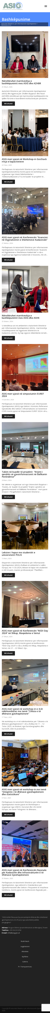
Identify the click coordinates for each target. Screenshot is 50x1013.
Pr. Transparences (25, 967)
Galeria (25, 961)
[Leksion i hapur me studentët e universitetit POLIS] (25, 548)
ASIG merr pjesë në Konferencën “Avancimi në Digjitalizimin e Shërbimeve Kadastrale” (25, 238)
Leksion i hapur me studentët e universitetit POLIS (18, 553)
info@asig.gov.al (14, 933)
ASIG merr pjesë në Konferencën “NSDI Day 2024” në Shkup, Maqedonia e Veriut (25, 632)
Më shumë (8, 103)
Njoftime (25, 956)
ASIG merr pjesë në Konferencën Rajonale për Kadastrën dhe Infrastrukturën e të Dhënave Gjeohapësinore (24, 872)
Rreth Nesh (25, 941)
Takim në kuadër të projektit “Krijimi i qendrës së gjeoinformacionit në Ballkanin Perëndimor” (24, 474)
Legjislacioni (25, 946)
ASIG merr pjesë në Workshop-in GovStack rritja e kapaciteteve (24, 160)
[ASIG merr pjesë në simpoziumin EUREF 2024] (25, 389)
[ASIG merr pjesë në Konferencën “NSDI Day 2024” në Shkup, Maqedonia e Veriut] (25, 626)
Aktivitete (25, 951)
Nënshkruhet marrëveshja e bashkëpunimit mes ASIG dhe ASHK (20, 316)
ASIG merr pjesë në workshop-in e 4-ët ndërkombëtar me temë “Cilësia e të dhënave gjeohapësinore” (22, 711)
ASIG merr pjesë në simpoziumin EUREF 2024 (23, 395)
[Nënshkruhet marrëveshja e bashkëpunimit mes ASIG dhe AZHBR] (25, 77)
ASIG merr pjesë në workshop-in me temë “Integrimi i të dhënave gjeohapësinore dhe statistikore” (24, 792)
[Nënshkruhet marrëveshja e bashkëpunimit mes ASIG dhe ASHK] (25, 311)
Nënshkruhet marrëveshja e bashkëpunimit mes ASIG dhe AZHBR (21, 82)
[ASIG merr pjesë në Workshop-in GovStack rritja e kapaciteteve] (25, 155)
